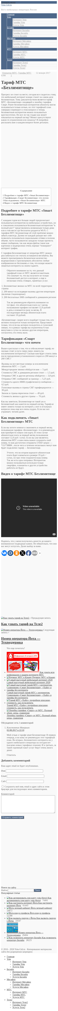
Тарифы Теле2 (19, 65)
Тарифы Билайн (20, 33)
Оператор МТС (9, 73)
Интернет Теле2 (20, 62)
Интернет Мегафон (22, 41)
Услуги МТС (19, 57)
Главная (10, 14)
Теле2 (9, 60)
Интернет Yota (19, 19)
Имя (3, 771)
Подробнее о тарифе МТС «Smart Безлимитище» (26, 195)
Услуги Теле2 (19, 68)
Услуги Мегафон (21, 46)
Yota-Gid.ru (6, 5)
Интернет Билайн (21, 30)
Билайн (10, 28)
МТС (9, 49)
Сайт (3, 781)
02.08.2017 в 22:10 (15, 730)
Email (3, 776)
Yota (9, 17)
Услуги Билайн (20, 36)
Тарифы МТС (19, 54)
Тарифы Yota (19, 22)
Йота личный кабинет (41, 908)
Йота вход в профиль (40, 913)
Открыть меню (8, 2)
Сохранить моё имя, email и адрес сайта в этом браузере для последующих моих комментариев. (25, 787)
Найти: (4, 890)
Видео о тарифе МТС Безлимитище (20, 203)
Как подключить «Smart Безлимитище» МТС (24, 200)
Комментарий (7, 794)
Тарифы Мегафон (21, 44)
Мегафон (11, 38)
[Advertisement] (29, 156)
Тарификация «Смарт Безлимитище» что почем (26, 198)
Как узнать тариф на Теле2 (22, 624)
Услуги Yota (18, 25)
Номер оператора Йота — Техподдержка (20, 640)
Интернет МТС (20, 52)
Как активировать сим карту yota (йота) (29, 899)
